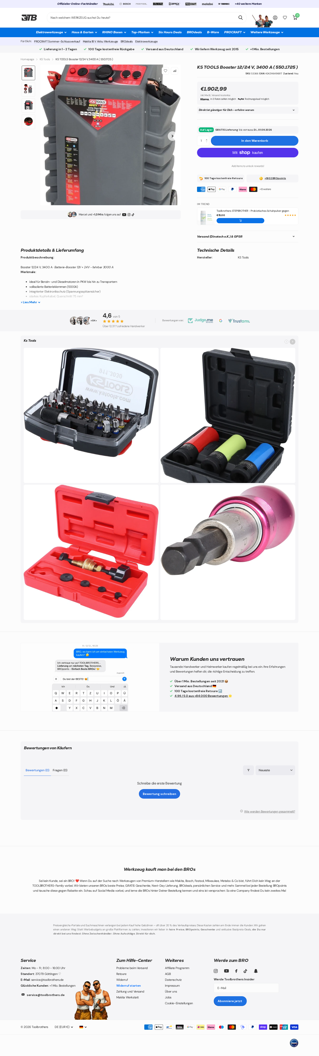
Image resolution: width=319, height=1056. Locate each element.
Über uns (171, 991)
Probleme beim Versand (132, 968)
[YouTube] (124, 214)
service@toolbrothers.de (45, 995)
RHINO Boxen (112, 32)
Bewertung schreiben (159, 794)
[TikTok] (133, 214)
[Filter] (248, 770)
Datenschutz (173, 980)
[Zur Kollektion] (292, 342)
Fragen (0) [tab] (60, 770)
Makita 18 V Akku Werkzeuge (100, 41)
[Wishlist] (165, 70)
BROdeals (194, 32)
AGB (168, 974)
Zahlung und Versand (130, 991)
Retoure (121, 974)
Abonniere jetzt (230, 1001)
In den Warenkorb (254, 141)
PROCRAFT (233, 32)
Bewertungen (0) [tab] (37, 770)
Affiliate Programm (177, 968)
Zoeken (241, 17)
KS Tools (45, 59)
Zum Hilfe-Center (134, 960)
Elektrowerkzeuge (146, 41)
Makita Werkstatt (127, 997)
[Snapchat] (256, 971)
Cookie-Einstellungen (179, 1003)
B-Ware (213, 32)
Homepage (27, 59)
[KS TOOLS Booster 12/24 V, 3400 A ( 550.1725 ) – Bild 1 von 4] (110, 135)
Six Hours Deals (170, 32)
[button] (207, 137)
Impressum (172, 986)
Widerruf (122, 980)
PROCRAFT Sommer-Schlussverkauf (57, 41)
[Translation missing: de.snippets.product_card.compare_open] (285, 18)
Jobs (168, 997)
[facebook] (236, 971)
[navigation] (28, 73)
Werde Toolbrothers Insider (234, 979)
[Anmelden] (275, 18)
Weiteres (174, 960)
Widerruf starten (128, 986)
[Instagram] (129, 214)
